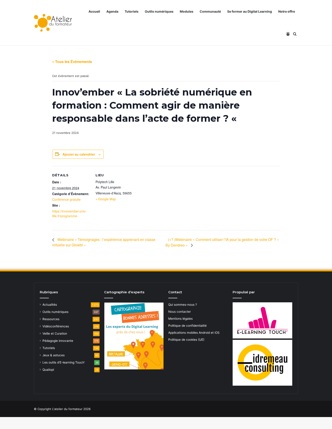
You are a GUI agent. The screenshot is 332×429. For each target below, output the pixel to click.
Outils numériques (159, 11)
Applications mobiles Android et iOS (194, 332)
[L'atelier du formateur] (53, 23)
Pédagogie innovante (57, 341)
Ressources (50, 319)
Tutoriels (131, 11)
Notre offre (286, 11)
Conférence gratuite (66, 199)
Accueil (94, 11)
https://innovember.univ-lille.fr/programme (69, 213)
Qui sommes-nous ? (182, 304)
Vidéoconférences (55, 326)
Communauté (210, 11)
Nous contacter (179, 311)
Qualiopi (48, 369)
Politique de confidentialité (187, 325)
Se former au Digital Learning (249, 11)
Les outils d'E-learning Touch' (63, 362)
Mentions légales (180, 318)
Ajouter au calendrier (79, 154)
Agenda (112, 11)
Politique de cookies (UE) (186, 339)
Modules (186, 11)
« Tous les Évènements (72, 61)
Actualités (49, 304)
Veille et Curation (54, 333)
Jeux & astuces (53, 355)
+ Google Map (106, 199)
